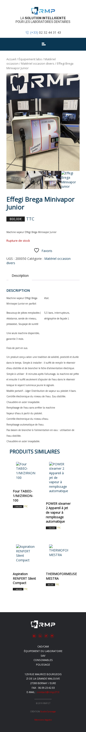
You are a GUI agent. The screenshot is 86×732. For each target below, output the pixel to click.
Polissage (43, 664)
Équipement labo (30, 59)
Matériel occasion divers (37, 63)
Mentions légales (43, 719)
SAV (43, 655)
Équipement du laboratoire (43, 651)
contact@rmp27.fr (48, 692)
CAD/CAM (43, 646)
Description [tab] (20, 275)
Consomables (43, 660)
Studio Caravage (48, 711)
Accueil (11, 59)
